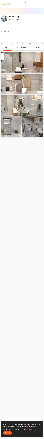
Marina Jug (10, 71)
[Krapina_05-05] (32, 126)
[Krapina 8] (32, 84)
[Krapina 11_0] (11, 62)
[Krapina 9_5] (32, 62)
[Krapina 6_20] (11, 126)
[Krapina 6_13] (32, 105)
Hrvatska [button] (6, 31)
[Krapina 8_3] (11, 105)
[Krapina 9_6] (11, 84)
